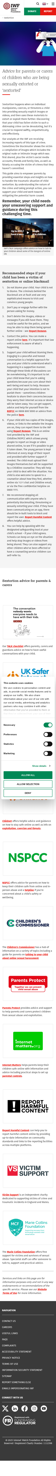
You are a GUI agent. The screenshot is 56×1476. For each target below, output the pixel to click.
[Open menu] (53, 4)
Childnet (7, 821)
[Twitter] (5, 1410)
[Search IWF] (38, 4)
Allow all (28, 775)
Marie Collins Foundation (21, 1251)
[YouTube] (44, 1410)
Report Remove (37, 331)
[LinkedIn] (15, 1410)
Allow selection (28, 784)
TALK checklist (15, 646)
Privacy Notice (11, 1357)
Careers (7, 1327)
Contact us (9, 1321)
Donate (32, 11)
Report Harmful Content (38, 517)
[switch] (48, 734)
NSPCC (10, 411)
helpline (29, 890)
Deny (28, 793)
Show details (39, 766)
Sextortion (9, 18)
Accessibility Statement (16, 1351)
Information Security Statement (22, 1370)
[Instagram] (34, 1410)
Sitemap (7, 1376)
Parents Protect (11, 1007)
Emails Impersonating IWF (18, 1388)
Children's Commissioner (21, 947)
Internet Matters (11, 1065)
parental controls (12, 1076)
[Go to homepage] (12, 11)
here (24, 339)
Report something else (16, 1382)
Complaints (9, 1345)
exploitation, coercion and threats (21, 828)
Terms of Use (10, 1363)
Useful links (10, 1333)
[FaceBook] (24, 1410)
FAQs (5, 1339)
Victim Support (10, 1194)
